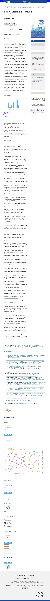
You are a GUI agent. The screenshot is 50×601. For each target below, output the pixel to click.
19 (22, 400)
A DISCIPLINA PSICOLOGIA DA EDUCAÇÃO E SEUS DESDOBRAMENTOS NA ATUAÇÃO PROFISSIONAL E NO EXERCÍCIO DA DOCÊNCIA (25, 360)
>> (31, 400)
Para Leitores (6, 437)
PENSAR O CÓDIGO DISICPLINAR (36, 395)
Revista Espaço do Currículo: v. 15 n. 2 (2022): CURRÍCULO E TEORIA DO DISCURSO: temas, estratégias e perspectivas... (24, 375)
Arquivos (9, 6)
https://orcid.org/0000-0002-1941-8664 (10, 25)
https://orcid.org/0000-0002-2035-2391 (10, 20)
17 (19, 400)
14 (15, 400)
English (5, 429)
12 (13, 400)
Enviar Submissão (9, 417)
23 (26, 400)
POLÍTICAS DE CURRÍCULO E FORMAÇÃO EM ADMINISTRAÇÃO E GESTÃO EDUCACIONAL (22, 346)
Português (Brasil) (7, 427)
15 (17, 400)
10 (11, 400)
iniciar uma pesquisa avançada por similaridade (22, 403)
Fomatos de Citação (37, 69)
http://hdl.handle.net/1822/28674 (11, 298)
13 (14, 400)
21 (24, 400)
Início (5, 6)
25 (29, 400)
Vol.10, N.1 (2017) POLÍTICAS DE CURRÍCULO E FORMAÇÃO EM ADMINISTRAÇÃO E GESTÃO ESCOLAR (24, 7)
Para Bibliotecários (7, 440)
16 (18, 400)
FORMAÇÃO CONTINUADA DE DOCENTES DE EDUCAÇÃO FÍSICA (19, 365)
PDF (33, 40)
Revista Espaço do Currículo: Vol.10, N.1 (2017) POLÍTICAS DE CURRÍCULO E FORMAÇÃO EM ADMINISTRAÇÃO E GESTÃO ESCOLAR (25, 347)
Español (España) (7, 425)
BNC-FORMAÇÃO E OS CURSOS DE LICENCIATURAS (25, 354)
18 (20, 400)
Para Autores (6, 438)
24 (28, 400)
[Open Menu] (4, 1)
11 (12, 400)
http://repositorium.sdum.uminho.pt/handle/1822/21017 (16, 194)
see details (5, 116)
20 (23, 400)
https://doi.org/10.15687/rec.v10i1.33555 (14, 29)
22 (25, 400)
